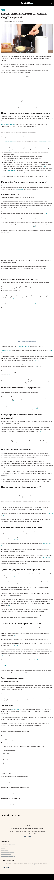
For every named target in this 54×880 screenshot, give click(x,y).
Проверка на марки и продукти (8, 856)
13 (45, 268)
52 (8, 655)
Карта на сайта (4, 846)
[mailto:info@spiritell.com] (19, 815)
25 (13, 400)
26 (37, 408)
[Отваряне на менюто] (2, 3)
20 (38, 360)
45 (14, 635)
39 (46, 557)
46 (11, 645)
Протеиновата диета (6, 350)
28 (40, 509)
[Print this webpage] (2, 740)
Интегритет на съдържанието (8, 844)
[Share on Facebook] (9, 740)
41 (14, 577)
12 (18, 262)
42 (28, 583)
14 (39, 274)
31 (3, 515)
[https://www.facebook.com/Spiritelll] (12, 815)
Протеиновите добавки (7, 130)
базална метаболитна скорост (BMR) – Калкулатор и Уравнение (14, 776)
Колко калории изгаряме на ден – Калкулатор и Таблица (13, 782)
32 (14, 539)
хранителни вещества (24, 346)
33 (17, 539)
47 (14, 645)
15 (17, 290)
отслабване (20, 189)
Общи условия (4, 850)
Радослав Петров (8, 21)
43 (9, 605)
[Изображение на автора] (2, 21)
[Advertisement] (27, 89)
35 (47, 543)
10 (46, 213)
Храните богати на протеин (8, 124)
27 (40, 431)
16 (20, 290)
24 (39, 392)
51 (5, 655)
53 (34, 659)
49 (51, 653)
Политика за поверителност (7, 852)
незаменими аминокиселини (44, 141)
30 (52, 513)
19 (35, 360)
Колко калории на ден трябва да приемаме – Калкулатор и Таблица (15, 793)
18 (51, 350)
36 (50, 543)
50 (2, 655)
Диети (3, 10)
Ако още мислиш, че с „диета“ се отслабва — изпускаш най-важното (15, 787)
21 (36, 366)
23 (9, 374)
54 (37, 659)
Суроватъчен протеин (10, 141)
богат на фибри (11, 170)
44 (46, 611)
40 (49, 557)
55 (5, 666)
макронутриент (15, 709)
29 (49, 513)
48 (17, 645)
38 (43, 557)
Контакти (3, 848)
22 (39, 366)
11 (34, 226)
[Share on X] (12, 740)
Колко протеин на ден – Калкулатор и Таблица (10, 798)
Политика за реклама (6, 854)
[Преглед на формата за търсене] (52, 3)
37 (1, 545)
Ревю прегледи (6, 867)
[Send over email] (6, 740)
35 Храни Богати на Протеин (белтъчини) (9, 804)
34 (44, 543)
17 (13, 298)
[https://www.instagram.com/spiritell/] (15, 815)
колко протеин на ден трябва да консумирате (37, 303)
